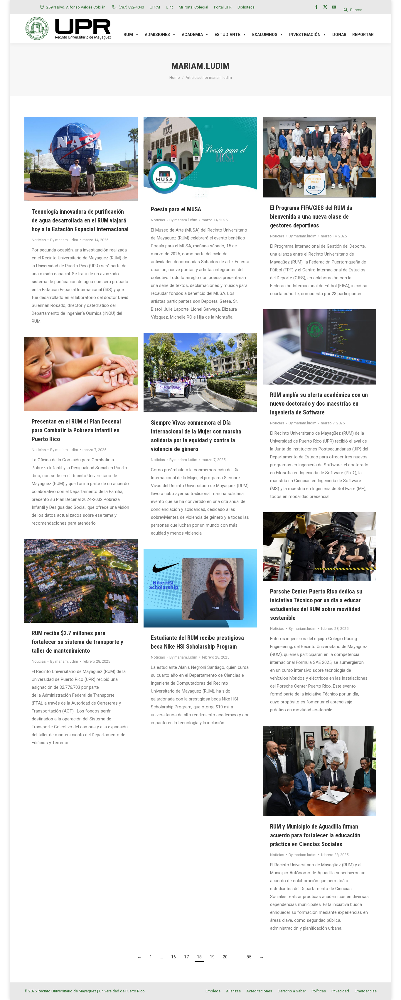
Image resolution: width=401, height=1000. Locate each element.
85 (249, 957)
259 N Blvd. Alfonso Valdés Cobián (75, 7)
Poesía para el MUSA (176, 209)
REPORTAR (363, 34)
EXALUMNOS (264, 34)
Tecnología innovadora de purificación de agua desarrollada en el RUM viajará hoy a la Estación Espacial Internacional (80, 220)
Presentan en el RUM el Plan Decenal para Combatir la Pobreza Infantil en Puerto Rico (76, 430)
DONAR (339, 34)
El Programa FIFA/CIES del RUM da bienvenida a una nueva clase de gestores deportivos (311, 216)
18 (199, 957)
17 (186, 957)
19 (212, 957)
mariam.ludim (200, 66)
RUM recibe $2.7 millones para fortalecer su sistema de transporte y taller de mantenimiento (77, 642)
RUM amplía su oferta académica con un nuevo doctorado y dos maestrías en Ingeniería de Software (319, 403)
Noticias (39, 240)
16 (173, 957)
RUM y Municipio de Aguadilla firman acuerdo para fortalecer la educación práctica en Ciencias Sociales (315, 835)
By (64, 240)
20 (225, 957)
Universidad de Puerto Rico (122, 991)
